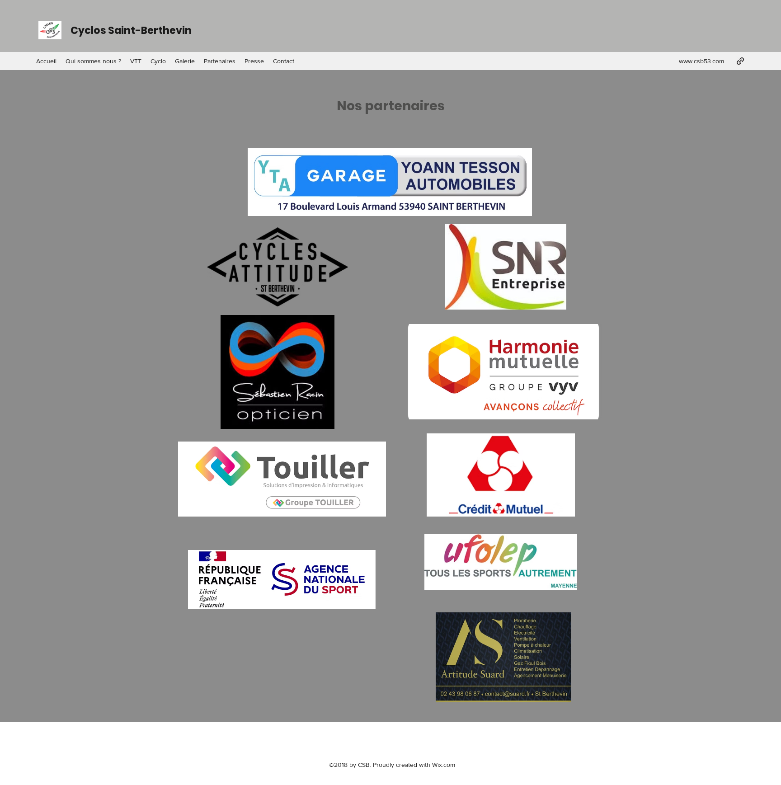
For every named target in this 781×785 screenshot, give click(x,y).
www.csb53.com (701, 61)
